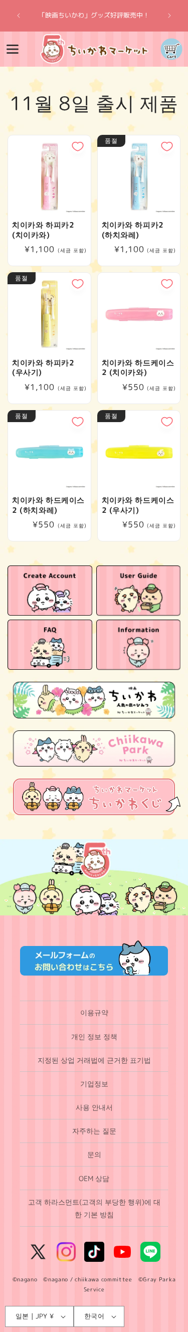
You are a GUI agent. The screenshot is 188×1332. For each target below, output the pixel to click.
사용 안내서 (94, 1107)
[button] (13, 49)
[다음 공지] (169, 16)
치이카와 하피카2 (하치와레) (133, 230)
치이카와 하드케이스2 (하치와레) (48, 505)
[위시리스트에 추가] (78, 146)
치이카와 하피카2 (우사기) (43, 367)
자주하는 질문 (94, 1130)
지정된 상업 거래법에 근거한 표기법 (94, 1060)
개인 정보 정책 (94, 1036)
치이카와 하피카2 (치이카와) (43, 230)
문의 (94, 1154)
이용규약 (94, 1012)
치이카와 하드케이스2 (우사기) (138, 505)
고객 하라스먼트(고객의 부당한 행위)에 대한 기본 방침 (94, 1208)
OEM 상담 (94, 1178)
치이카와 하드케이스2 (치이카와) (138, 367)
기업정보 (94, 1083)
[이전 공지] (19, 16)
